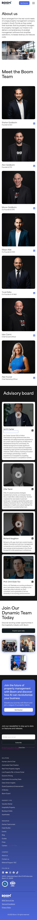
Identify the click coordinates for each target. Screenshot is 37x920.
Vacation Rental (7, 804)
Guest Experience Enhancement (12, 786)
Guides (4, 838)
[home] (7, 3)
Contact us (5, 859)
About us (5, 855)
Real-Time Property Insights (11, 768)
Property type (7, 800)
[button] (33, 3)
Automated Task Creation (10, 765)
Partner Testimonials (8, 824)
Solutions (5, 758)
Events (4, 831)
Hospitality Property (8, 807)
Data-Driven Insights (8, 783)
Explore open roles (18, 631)
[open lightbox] (18, 414)
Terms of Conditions (8, 904)
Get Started (24, 3)
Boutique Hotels (7, 811)
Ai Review (5, 790)
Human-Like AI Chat (8, 761)
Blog (3, 835)
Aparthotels (6, 814)
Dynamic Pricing (7, 776)
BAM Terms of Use (8, 900)
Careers (4, 845)
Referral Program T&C (9, 862)
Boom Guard (6, 793)
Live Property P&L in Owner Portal (13, 772)
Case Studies (6, 828)
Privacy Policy (6, 907)
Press (3, 842)
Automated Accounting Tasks (11, 779)
